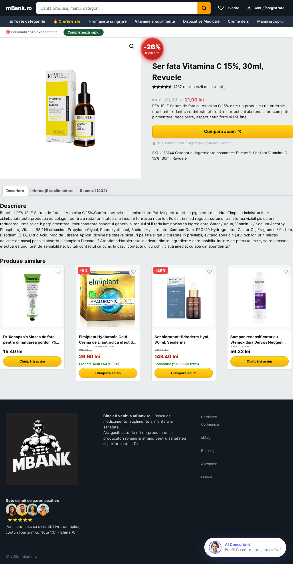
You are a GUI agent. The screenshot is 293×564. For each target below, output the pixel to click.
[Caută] (204, 8)
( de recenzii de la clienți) (200, 86)
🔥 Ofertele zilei (67, 21)
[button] (132, 46)
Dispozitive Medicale (201, 21)
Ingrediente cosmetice (215, 152)
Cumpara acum (220, 131)
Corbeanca (210, 424)
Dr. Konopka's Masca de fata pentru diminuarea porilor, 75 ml (29, 341)
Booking (207, 451)
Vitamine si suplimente (155, 21)
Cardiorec (209, 417)
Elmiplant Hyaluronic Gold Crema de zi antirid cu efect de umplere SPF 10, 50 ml (107, 341)
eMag (205, 437)
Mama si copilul (270, 21)
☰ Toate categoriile (27, 21)
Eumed (206, 477)
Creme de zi (238, 21)
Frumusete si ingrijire (108, 21)
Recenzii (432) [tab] (93, 190)
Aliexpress (209, 464)
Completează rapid (84, 32)
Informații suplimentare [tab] (52, 190)
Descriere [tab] (15, 190)
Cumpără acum (32, 361)
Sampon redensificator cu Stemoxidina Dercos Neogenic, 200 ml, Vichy (258, 341)
